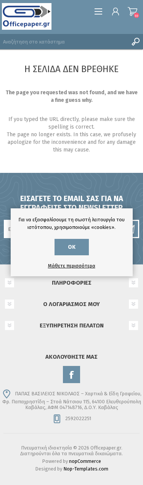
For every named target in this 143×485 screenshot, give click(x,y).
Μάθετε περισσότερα (71, 266)
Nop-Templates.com (85, 469)
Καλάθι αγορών (132, 11)
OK (72, 247)
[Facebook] (71, 374)
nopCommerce (85, 461)
